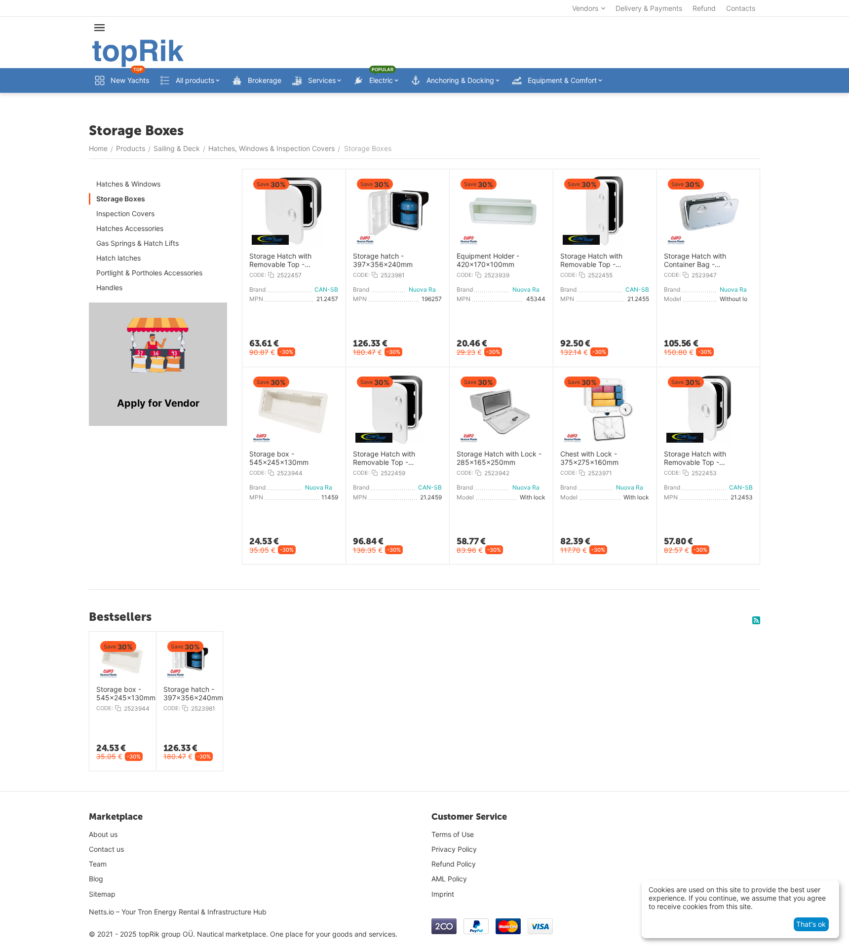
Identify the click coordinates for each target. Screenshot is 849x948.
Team (98, 864)
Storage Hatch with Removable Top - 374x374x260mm (280, 260)
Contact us (106, 849)
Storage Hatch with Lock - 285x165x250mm (499, 458)
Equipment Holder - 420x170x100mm (488, 260)
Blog (96, 878)
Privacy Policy (454, 849)
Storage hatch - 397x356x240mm (383, 260)
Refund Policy (453, 864)
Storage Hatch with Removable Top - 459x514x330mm (384, 458)
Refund (704, 8)
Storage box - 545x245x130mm (279, 458)
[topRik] (138, 52)
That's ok (811, 924)
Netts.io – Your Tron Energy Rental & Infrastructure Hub (178, 912)
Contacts (740, 8)
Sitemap (102, 894)
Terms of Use (452, 834)
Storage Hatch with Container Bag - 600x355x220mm (695, 260)
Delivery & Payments (649, 8)
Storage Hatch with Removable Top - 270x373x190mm (695, 458)
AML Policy (449, 878)
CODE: (257, 274)
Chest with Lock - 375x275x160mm (589, 458)
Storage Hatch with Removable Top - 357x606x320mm (591, 260)
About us (103, 834)
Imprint (442, 894)
